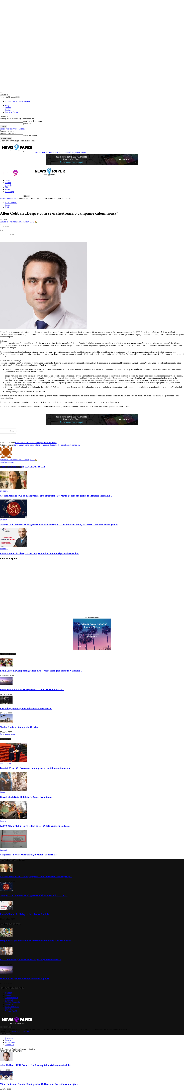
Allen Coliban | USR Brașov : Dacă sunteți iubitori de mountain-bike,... (36, 1065)
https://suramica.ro (7, 462)
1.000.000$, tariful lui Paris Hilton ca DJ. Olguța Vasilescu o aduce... (35, 826)
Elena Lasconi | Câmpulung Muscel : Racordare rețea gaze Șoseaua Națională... (41, 670)
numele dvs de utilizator (32, 121)
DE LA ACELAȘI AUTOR (33, 467)
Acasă (2, 198)
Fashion (8, 183)
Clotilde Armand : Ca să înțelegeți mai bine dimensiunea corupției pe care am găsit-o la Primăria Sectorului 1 (56, 495)
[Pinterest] (41, 234)
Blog (7, 105)
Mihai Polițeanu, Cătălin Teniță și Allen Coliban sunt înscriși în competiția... (39, 1084)
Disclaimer (9, 1038)
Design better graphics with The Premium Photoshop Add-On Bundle (35, 940)
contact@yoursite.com (20, 1031)
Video (7, 189)
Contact (8, 110)
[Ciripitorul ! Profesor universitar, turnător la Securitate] (13, 848)
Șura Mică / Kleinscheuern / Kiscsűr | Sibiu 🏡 (18, 222)
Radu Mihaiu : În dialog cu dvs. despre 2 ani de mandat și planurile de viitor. (39, 553)
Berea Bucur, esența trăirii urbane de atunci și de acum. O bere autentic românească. (47, 445)
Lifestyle (8, 187)
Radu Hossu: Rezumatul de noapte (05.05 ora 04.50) (36, 443)
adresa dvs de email (31, 136)
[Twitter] (32, 234)
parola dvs (27, 124)
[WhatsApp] (50, 234)
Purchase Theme (11, 112)
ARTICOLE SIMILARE (11, 467)
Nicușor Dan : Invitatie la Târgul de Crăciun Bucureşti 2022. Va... (33, 895)
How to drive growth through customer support (24, 978)
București (4, 491)
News (7, 180)
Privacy (8, 1040)
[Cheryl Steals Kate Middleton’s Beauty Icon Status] (13, 790)
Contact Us (9, 1045)
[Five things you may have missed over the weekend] (6, 704)
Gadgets (8, 185)
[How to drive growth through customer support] (6, 974)
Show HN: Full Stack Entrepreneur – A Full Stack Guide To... (32, 689)
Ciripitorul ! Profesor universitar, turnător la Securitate (28, 854)
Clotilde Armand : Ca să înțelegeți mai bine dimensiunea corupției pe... (36, 876)
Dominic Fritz (5, 763)
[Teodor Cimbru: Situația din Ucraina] (6, 722)
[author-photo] (6, 457)
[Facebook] (23, 234)
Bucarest (3, 520)
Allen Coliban (11, 198)
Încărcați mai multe (7, 734)
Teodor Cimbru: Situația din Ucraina (19, 727)
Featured (3, 850)
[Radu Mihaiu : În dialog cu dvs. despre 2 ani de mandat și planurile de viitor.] (13, 546)
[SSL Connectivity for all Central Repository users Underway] (6, 955)
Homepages (9, 192)
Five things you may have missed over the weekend (26, 708)
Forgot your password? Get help (13, 129)
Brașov (8, 205)
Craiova (3, 821)
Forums (8, 108)
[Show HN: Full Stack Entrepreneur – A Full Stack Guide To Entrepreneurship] (6, 685)
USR (7, 207)
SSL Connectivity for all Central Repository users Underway (31, 959)
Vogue (2, 792)
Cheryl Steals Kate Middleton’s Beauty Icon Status (26, 797)
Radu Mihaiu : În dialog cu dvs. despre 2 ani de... (25, 914)
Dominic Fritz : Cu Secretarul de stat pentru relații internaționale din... (36, 768)
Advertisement (11, 1042)
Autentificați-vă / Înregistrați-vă (17, 101)
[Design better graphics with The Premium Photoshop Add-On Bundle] (6, 936)
